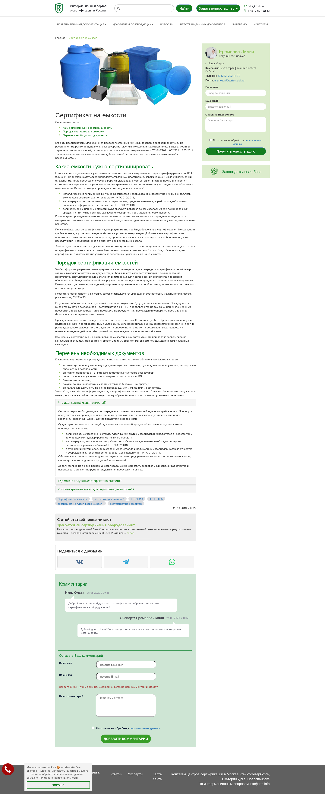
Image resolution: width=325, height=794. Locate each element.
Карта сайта (157, 776)
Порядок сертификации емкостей (83, 131)
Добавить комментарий (126, 739)
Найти (184, 8)
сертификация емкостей (109, 499)
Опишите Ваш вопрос (219, 114)
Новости (166, 24)
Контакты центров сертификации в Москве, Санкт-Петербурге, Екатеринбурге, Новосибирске (220, 776)
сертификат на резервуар (126, 503)
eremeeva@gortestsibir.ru (229, 80)
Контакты (261, 24)
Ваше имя (65, 663)
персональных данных (145, 728)
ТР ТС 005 (156, 499)
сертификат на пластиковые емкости (80, 503)
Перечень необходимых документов (85, 135)
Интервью (239, 24)
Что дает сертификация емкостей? (82, 402)
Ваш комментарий (71, 696)
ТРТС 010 (137, 499)
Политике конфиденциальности (58, 777)
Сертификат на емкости (72, 499)
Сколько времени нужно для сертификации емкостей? (96, 489)
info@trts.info (256, 6)
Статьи (116, 773)
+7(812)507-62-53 (259, 10)
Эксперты (135, 773)
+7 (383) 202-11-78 (229, 75)
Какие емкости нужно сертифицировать (87, 127)
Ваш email (212, 101)
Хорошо (58, 785)
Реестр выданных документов (202, 24)
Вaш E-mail (66, 675)
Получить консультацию (235, 151)
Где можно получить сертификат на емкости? (89, 481)
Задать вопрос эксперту (218, 8)
